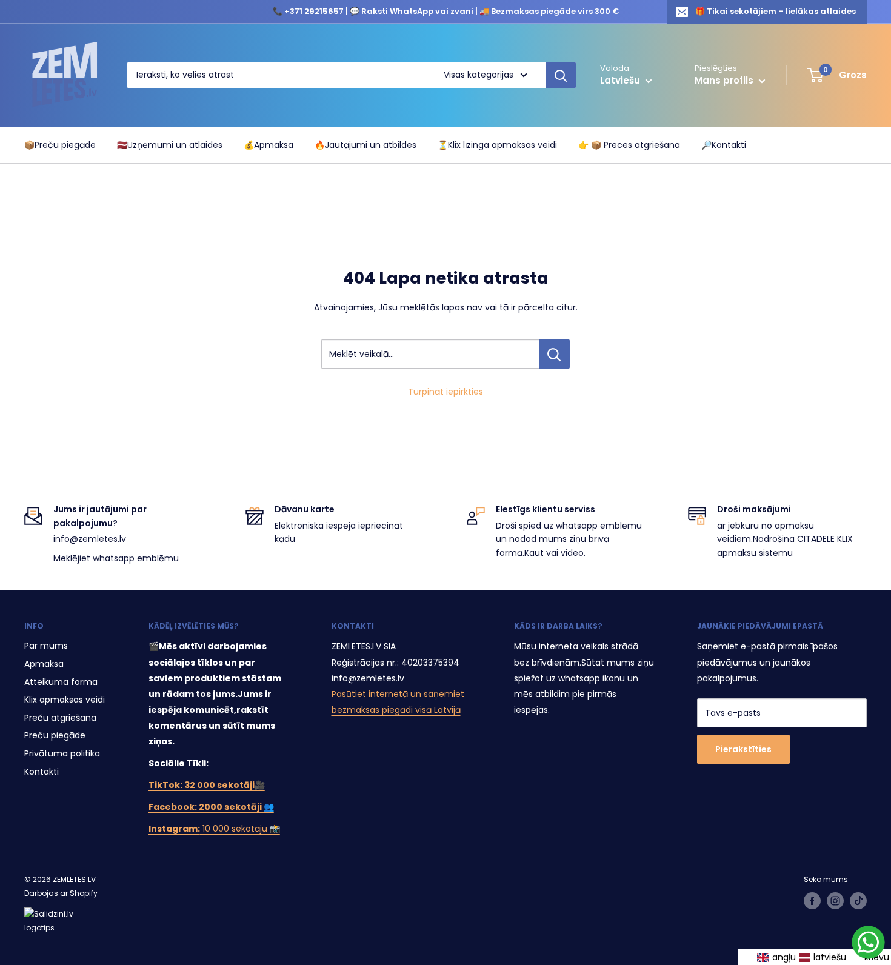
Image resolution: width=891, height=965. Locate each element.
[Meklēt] (561, 75)
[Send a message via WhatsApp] (868, 942)
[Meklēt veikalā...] (554, 354)
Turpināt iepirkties (445, 392)
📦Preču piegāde (60, 145)
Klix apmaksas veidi (64, 699)
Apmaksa (44, 664)
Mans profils (725, 80)
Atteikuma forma (61, 682)
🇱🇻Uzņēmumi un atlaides (169, 145)
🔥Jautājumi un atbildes (365, 145)
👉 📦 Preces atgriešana (629, 145)
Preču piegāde (54, 735)
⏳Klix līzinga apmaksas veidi (497, 145)
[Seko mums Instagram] (835, 900)
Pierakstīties (743, 749)
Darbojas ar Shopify (61, 893)
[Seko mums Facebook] (812, 900)
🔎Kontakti (723, 145)
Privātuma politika (62, 753)
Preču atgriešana (60, 718)
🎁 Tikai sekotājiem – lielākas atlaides (775, 11)
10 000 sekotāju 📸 (214, 829)
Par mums (46, 645)
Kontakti (41, 772)
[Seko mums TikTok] (858, 900)
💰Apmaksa (268, 145)
